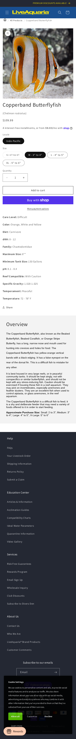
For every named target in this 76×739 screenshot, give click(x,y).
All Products (16, 20)
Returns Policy (15, 471)
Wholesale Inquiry (17, 587)
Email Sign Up (15, 579)
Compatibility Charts (19, 517)
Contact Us (13, 625)
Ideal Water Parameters (20, 525)
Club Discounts (15, 595)
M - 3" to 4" (35, 155)
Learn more (16, 725)
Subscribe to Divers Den (20, 603)
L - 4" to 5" (57, 155)
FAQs (10, 447)
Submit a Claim (15, 479)
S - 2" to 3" (14, 155)
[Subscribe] (56, 672)
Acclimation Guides (18, 509)
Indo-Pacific (13, 141)
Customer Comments (19, 649)
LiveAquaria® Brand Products (23, 641)
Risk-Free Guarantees (19, 563)
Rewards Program (17, 571)
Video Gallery (14, 541)
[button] (7, 12)
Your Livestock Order (19, 455)
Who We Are (14, 633)
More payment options (38, 208)
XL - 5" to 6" (13, 162)
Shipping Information (19, 463)
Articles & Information (19, 501)
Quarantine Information (20, 533)
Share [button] (9, 307)
